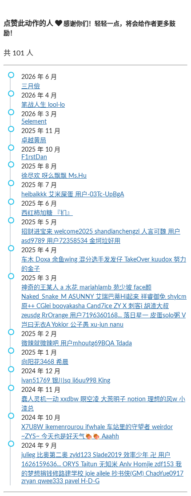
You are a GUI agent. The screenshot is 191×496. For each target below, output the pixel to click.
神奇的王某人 (40, 288)
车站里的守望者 (129, 427)
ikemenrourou (65, 427)
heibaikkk (34, 194)
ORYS (72, 464)
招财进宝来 (37, 232)
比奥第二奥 (53, 455)
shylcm (177, 297)
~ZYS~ (31, 437)
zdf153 (165, 464)
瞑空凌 (90, 399)
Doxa (44, 260)
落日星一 (136, 315)
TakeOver (137, 260)
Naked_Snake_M (44, 297)
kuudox (162, 260)
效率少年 (136, 455)
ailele (103, 474)
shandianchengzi (118, 232)
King (104, 381)
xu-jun (100, 325)
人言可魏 (154, 232)
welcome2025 (74, 232)
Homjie (144, 464)
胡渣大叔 (156, 306)
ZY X (121, 306)
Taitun (90, 464)
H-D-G (90, 481)
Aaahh (110, 437)
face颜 (142, 288)
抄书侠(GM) (128, 474)
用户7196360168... (96, 315)
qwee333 (51, 481)
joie (90, 474)
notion (137, 399)
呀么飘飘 (55, 176)
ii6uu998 (85, 381)
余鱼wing (65, 260)
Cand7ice (100, 306)
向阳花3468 (38, 362)
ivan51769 (36, 381)
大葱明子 (114, 399)
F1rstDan (34, 157)
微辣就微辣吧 (40, 343)
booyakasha (69, 306)
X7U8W (33, 427)
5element (34, 122)
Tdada (124, 343)
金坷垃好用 (104, 241)
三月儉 (30, 86)
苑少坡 (123, 288)
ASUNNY (82, 297)
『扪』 (63, 213)
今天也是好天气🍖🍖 (71, 437)
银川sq (62, 381)
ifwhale (96, 427)
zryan (29, 481)
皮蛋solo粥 (166, 315)
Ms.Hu (77, 176)
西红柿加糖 (37, 213)
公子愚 (80, 325)
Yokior (61, 325)
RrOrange (56, 315)
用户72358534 (68, 241)
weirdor (162, 427)
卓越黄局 (33, 140)
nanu (116, 325)
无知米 (109, 464)
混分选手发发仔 (101, 260)
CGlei (44, 306)
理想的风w (163, 399)
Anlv (126, 464)
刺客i (136, 306)
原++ (28, 306)
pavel (73, 481)
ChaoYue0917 (164, 474)
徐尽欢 (31, 176)
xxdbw (70, 399)
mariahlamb (96, 288)
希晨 (62, 362)
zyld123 (81, 455)
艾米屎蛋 (61, 194)
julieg (29, 455)
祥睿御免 (154, 297)
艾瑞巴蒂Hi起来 (118, 297)
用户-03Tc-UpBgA (99, 194)
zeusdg (31, 315)
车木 (28, 260)
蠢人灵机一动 (40, 399)
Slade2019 (108, 455)
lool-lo (56, 105)
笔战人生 (34, 105)
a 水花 (70, 288)
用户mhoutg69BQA (88, 343)
